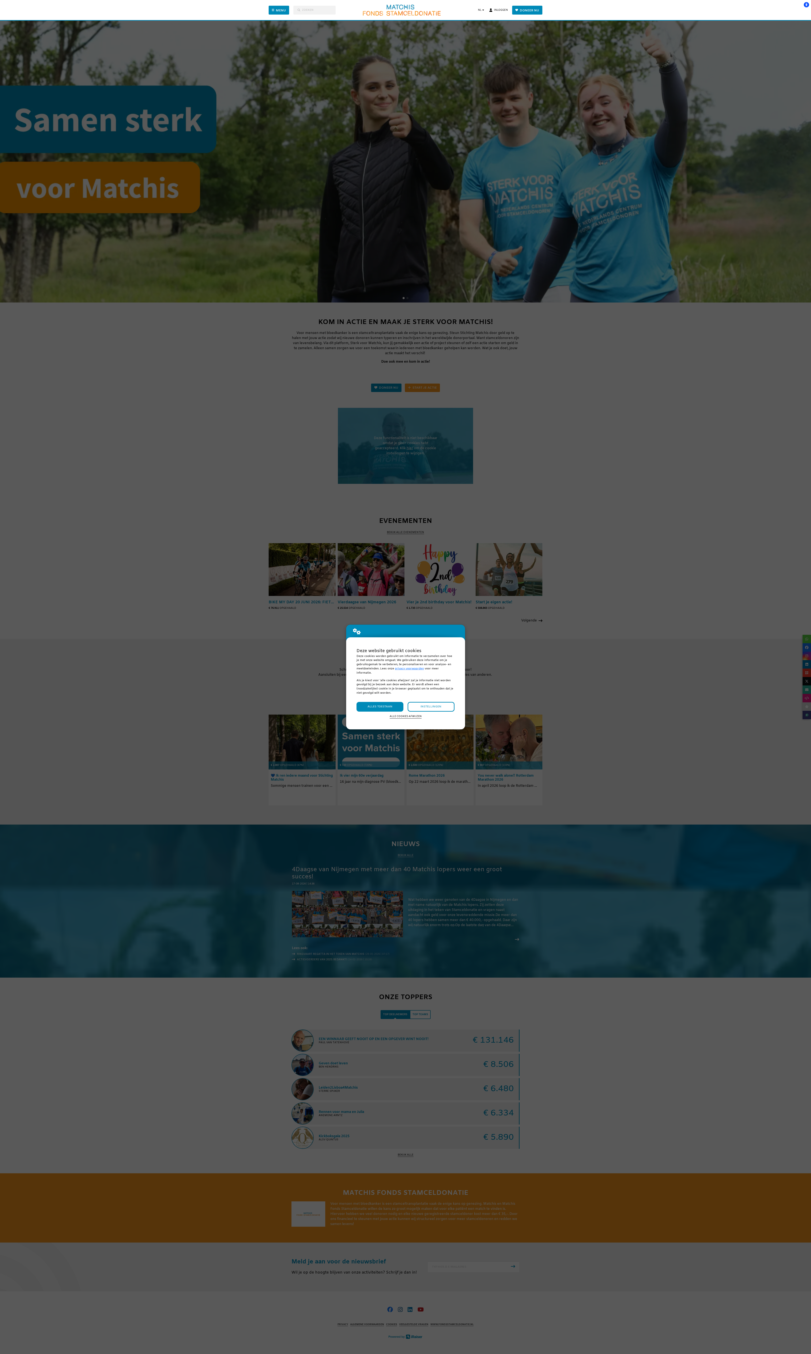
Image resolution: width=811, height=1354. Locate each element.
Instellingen (430, 706)
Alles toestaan (379, 706)
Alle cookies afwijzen (406, 716)
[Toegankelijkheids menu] (806, 4)
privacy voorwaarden (409, 668)
